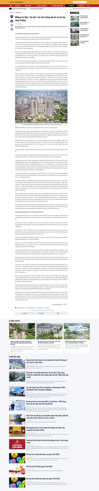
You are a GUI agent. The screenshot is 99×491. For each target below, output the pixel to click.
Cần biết (28, 445)
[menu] (88, 5)
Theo (59, 304)
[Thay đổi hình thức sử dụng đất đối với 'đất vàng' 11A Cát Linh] (74, 30)
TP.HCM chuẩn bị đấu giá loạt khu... (84, 16)
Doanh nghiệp (28, 5)
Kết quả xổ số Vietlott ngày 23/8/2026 (39, 466)
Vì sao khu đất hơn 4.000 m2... (84, 42)
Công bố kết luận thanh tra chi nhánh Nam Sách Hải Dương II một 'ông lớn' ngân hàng (46, 361)
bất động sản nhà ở (40, 307)
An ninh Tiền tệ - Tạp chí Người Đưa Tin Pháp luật (41, 310)
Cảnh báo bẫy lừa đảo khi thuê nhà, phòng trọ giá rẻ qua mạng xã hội (47, 441)
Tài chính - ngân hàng (41, 5)
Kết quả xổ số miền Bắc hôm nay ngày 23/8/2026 (42, 454)
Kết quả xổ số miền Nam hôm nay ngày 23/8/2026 (43, 478)
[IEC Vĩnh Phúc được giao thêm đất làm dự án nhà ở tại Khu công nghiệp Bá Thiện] (74, 37)
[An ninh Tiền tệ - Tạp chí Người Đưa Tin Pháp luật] (16, 2)
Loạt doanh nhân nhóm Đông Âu (33, 8)
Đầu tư (28, 379)
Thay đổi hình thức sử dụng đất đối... (84, 29)
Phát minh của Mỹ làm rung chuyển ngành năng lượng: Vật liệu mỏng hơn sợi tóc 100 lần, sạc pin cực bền (47, 416)
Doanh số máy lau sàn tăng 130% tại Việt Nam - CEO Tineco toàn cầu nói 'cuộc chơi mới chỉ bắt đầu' (46, 402)
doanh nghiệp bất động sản (30, 307)
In (58, 313)
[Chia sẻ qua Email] (11, 25)
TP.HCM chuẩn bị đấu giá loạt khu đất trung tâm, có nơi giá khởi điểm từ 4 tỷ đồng (75, 342)
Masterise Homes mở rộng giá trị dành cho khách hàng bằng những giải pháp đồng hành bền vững (21, 343)
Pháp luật (81, 5)
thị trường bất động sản (21, 307)
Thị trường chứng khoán (57, 5)
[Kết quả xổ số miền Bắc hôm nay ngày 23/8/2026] (17, 458)
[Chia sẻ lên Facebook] (11, 21)
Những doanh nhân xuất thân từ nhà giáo (15, 8)
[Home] (11, 16)
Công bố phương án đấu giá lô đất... (84, 23)
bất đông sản (47, 307)
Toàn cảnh (17, 5)
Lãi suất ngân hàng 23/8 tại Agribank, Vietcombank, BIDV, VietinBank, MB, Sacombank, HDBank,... (45, 388)
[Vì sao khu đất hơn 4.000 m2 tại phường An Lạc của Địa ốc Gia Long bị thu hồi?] (74, 43)
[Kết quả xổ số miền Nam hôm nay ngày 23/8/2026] (17, 482)
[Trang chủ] (11, 5)
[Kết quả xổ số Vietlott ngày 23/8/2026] (17, 470)
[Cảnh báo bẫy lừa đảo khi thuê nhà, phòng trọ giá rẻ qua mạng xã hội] (17, 444)
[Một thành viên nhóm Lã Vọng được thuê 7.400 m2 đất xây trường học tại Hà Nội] (49, 331)
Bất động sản (71, 5)
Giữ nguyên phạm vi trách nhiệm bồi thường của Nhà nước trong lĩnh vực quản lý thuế (45, 429)
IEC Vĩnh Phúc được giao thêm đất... (84, 35)
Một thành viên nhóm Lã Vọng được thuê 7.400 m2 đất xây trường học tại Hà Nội (49, 342)
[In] (11, 29)
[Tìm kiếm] (85, 2)
